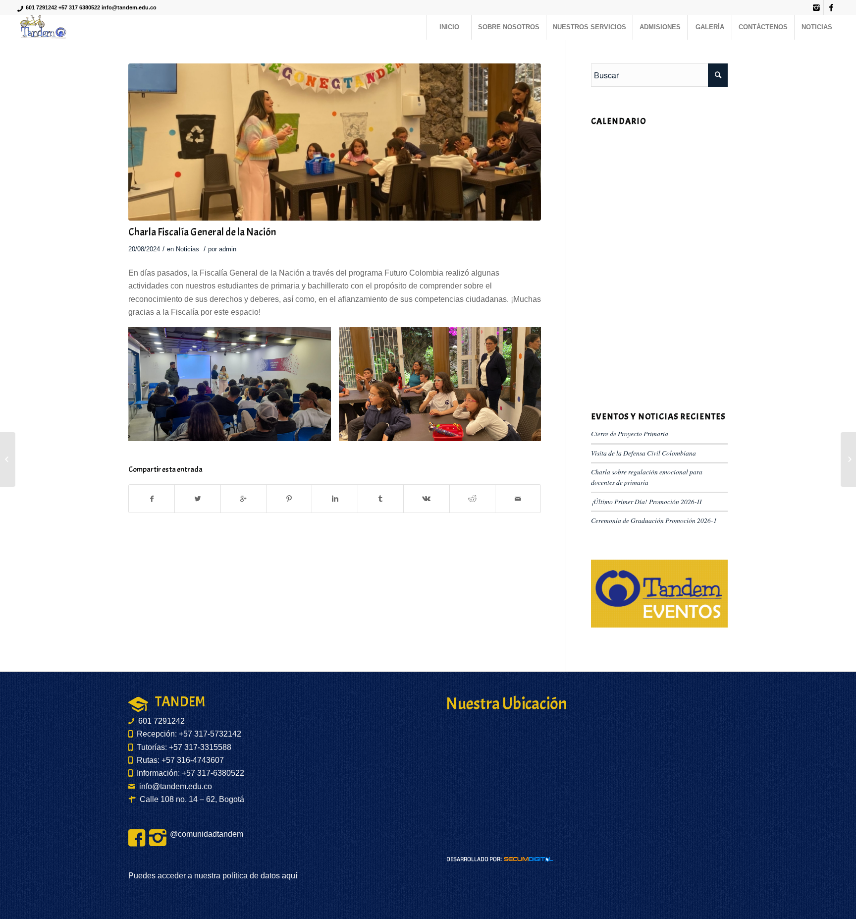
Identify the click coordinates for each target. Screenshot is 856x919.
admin (227, 249)
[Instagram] (816, 7)
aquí (288, 875)
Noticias (187, 249)
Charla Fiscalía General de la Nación (202, 232)
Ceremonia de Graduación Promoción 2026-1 (654, 520)
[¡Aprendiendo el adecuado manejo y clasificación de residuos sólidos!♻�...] (7, 459)
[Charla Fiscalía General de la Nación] (334, 142)
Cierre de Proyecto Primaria (629, 433)
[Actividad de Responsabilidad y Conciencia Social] (848, 459)
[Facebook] (831, 7)
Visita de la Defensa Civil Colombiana (643, 453)
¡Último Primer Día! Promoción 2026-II (646, 501)
